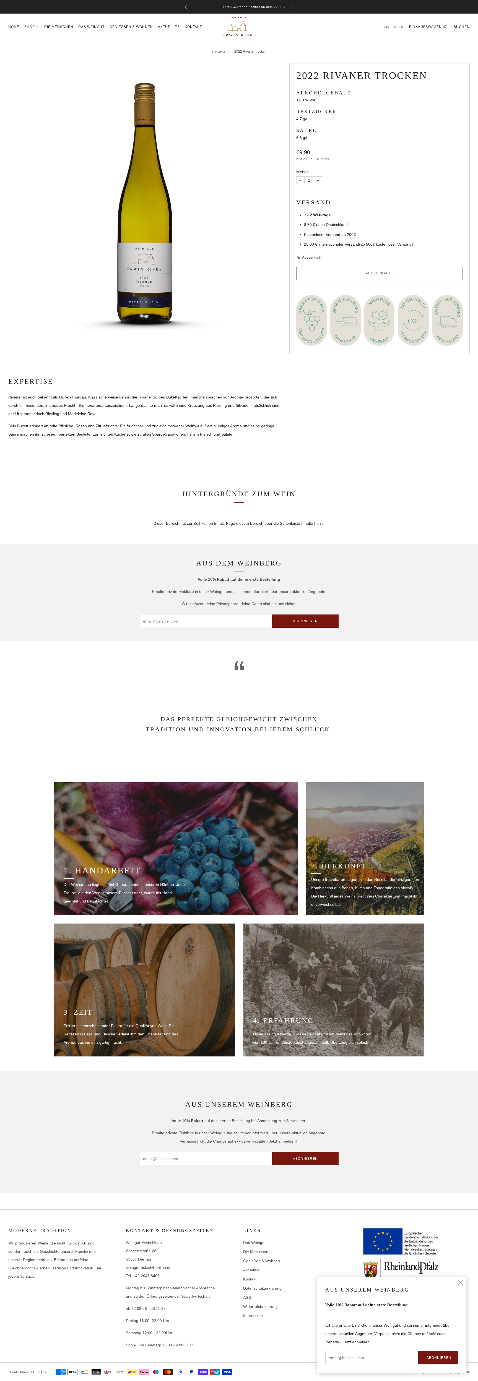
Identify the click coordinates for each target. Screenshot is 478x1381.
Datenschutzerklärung (262, 1288)
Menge (302, 171)
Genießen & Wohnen (131, 27)
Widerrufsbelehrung (260, 1306)
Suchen (462, 27)
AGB (247, 1297)
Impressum (253, 1315)
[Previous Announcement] (185, 7)
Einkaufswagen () (428, 27)
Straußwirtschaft (195, 1296)
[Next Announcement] (292, 7)
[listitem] (239, 7)
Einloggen (393, 27)
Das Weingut (91, 27)
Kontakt (193, 27)
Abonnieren (439, 1358)
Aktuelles (169, 27)
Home (13, 27)
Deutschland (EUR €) (26, 1372)
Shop (29, 27)
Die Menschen (58, 27)
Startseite (218, 51)
